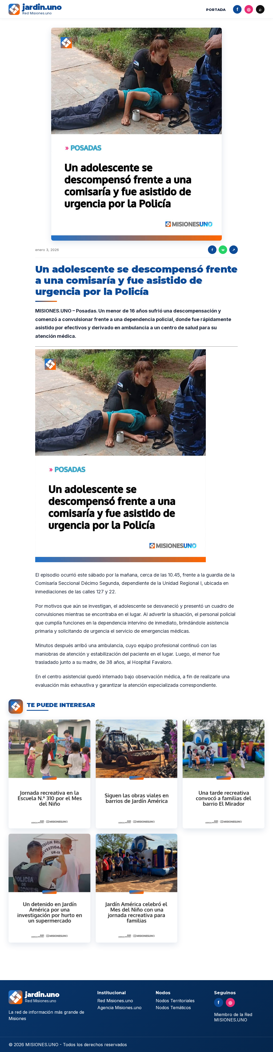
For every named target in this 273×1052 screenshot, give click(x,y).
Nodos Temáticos (173, 1007)
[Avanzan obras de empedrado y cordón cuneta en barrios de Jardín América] (137, 774)
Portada (216, 9)
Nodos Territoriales (175, 1000)
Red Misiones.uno (115, 1000)
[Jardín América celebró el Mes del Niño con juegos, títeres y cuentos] (49, 774)
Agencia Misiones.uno (119, 1007)
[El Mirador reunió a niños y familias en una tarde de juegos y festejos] (223, 774)
